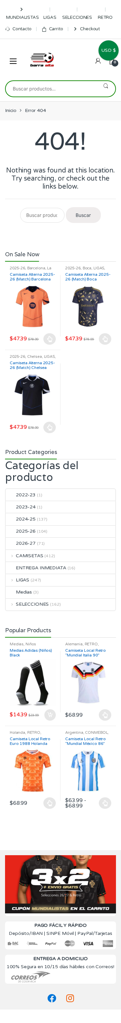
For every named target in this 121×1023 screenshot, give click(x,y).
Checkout (90, 29)
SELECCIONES (77, 17)
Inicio (10, 110)
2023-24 (26, 507)
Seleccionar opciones (50, 339)
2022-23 (26, 495)
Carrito (56, 29)
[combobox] (51, 89)
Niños (31, 644)
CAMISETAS (29, 556)
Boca (87, 268)
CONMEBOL (96, 732)
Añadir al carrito (50, 715)
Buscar (105, 89)
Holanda (17, 732)
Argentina (74, 732)
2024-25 (26, 519)
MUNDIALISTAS (22, 17)
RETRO (105, 17)
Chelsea (34, 356)
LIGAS (49, 17)
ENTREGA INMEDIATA (41, 568)
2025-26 (17, 268)
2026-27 (26, 543)
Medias (24, 592)
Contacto (22, 29)
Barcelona (36, 268)
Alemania (74, 644)
